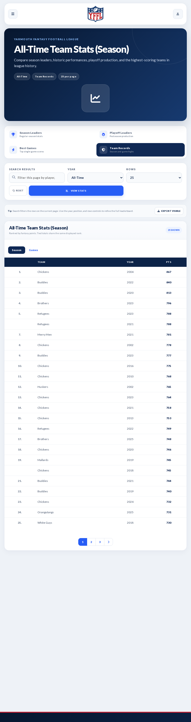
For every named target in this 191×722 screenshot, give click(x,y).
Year (71, 169)
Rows (131, 169)
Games (33, 250)
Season (16, 250)
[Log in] (178, 14)
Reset (20, 190)
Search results (22, 169)
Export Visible (171, 210)
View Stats (78, 190)
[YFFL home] (95, 14)
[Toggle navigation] (12, 14)
